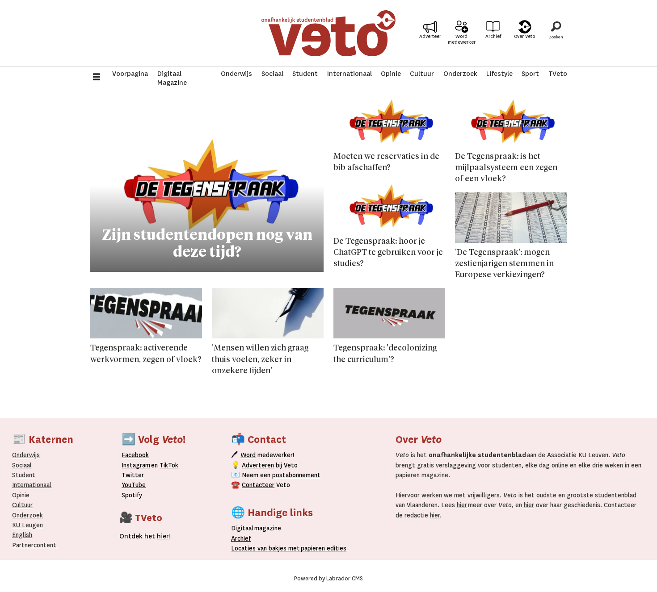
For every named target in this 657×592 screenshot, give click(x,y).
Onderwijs (236, 73)
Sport (530, 73)
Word (248, 455)
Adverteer (430, 36)
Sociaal (272, 73)
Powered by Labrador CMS (328, 578)
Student (305, 73)
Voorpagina (130, 73)
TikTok (169, 465)
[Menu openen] (96, 78)
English (22, 535)
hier (462, 505)
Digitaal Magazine (172, 78)
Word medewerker (462, 39)
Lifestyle (499, 73)
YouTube (134, 485)
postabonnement (296, 475)
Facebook (135, 455)
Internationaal (349, 73)
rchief (241, 538)
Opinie (391, 73)
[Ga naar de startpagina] (328, 33)
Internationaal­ (31, 485)
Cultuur (422, 73)
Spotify (132, 495)
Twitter (133, 475)
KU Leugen (27, 525)
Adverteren (258, 465)
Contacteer (258, 485)
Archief (493, 36)
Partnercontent (34, 545)
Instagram (136, 465)
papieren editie (321, 548)
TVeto (557, 73)
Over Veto (524, 36)
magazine (258, 528)
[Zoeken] (556, 33)
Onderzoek (460, 73)
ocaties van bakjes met (267, 548)
